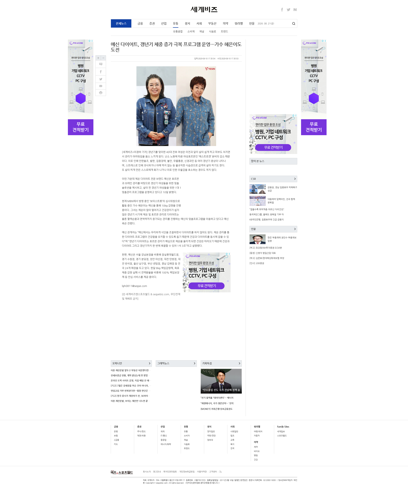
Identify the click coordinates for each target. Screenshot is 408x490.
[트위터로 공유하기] (102, 79)
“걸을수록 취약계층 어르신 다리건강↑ (266, 209)
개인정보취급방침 (187, 471)
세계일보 (281, 431)
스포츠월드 (282, 435)
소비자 (187, 435)
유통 (175, 23)
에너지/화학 (166, 444)
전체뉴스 (121, 23)
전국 (232, 448)
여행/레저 (258, 431)
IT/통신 (164, 435)
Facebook (282, 10)
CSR (253, 178)
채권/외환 (141, 435)
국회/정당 (211, 435)
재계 (162, 431)
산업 (164, 23)
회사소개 (147, 471)
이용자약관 (202, 471)
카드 (116, 444)
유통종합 (178, 31)
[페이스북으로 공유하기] (102, 71)
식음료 (212, 31)
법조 (232, 435)
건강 (256, 459)
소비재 (191, 31)
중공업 (163, 440)
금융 (140, 23)
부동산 (212, 23)
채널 (201, 31)
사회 (199, 23)
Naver (295, 10)
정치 (187, 23)
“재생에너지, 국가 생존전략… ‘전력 (217, 403)
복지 (232, 444)
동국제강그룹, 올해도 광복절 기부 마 (266, 214)
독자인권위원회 (170, 471)
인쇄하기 (101, 92)
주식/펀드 (141, 431)
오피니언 (117, 363)
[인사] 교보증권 (256, 263)
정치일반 (211, 431)
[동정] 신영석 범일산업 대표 (262, 253)
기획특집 (207, 363)
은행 (116, 431)
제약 (256, 447)
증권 (152, 23)
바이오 (257, 451)
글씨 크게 (98, 57)
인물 (252, 23)
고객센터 (213, 471)
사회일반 (234, 431)
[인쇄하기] (101, 92)
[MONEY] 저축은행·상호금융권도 (217, 409)
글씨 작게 (103, 57)
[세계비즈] (204, 9)
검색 (293, 23)
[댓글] (102, 64)
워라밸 (239, 23)
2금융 (116, 440)
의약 (225, 23)
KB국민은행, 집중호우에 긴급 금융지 (266, 219)
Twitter (289, 10)
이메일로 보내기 (101, 86)
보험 (116, 435)
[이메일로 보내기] (101, 86)
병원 (256, 455)
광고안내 (157, 471)
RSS (220, 472)
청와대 (210, 440)
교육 (232, 440)
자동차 (257, 435)
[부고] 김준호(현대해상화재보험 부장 (266, 258)
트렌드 (224, 31)
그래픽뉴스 (163, 363)
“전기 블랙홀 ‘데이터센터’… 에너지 (217, 397)
